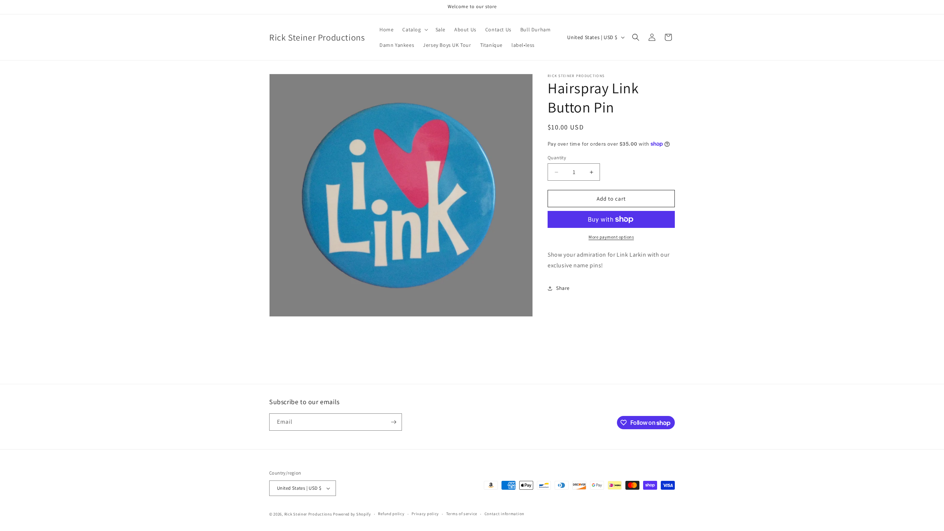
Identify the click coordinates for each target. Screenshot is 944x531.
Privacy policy (425, 513)
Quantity (557, 158)
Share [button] (563, 288)
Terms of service (461, 513)
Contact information (504, 513)
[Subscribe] (393, 422)
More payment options (611, 237)
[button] (414, 29)
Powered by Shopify (352, 514)
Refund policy (391, 513)
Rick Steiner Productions (308, 514)
